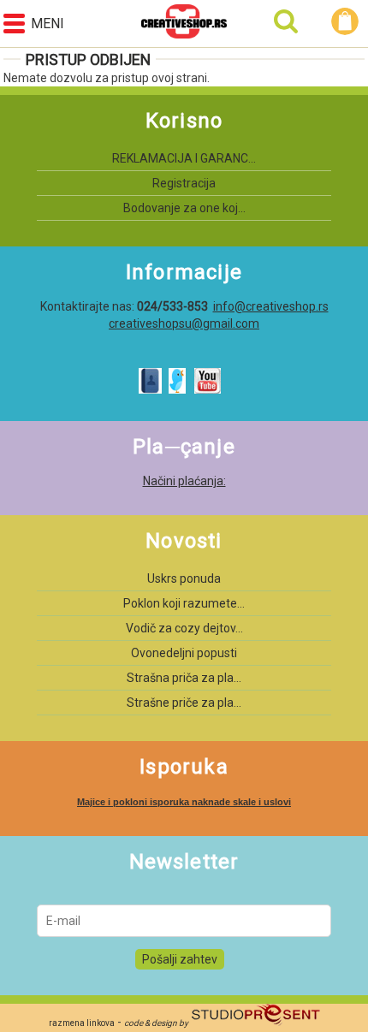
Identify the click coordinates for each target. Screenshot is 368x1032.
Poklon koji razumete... (184, 603)
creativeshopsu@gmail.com (184, 323)
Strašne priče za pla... (184, 702)
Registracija (184, 183)
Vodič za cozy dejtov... (184, 628)
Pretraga (286, 21)
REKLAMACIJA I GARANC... (184, 158)
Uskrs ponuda (184, 578)
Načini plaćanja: (184, 481)
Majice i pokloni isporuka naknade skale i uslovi (184, 802)
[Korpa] (347, 21)
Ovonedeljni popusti (184, 653)
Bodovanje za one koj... (184, 208)
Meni (47, 23)
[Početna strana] (184, 23)
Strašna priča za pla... (184, 678)
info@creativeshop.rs (271, 306)
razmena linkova (82, 1023)
